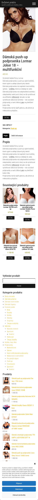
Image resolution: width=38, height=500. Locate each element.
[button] (35, 464)
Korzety (9, 313)
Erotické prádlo (10, 307)
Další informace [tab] (17, 136)
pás (22, 102)
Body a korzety (10, 296)
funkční (11, 334)
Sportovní (10, 331)
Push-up (14, 128)
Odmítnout (19, 489)
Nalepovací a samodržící (15, 356)
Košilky (9, 315)
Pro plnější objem (13, 359)
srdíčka (11, 89)
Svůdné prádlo (9, 2)
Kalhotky (7, 326)
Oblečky (9, 318)
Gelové (9, 350)
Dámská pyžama (10, 299)
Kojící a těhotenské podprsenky (17, 353)
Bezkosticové (11, 348)
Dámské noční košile (12, 302)
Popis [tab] (6, 136)
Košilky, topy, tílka (10, 342)
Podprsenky (9, 345)
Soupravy (10, 321)
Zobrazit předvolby (19, 495)
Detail (6, 118)
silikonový (15, 97)
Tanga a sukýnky (12, 323)
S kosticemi (11, 364)
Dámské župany (10, 304)
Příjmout (19, 483)
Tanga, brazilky (12, 340)
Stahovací (10, 337)
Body (8, 310)
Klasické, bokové (12, 329)
